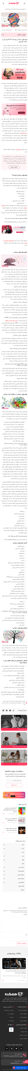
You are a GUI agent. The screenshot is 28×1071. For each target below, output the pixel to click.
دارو (23, 852)
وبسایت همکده (23, 133)
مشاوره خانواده (21, 878)
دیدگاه (25, 914)
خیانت (22, 848)
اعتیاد (23, 845)
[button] (3, 34)
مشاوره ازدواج (21, 871)
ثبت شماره (14, 785)
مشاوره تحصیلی (20, 875)
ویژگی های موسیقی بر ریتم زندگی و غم (13, 704)
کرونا (23, 863)
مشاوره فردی (18, 149)
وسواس (22, 890)
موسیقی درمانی (15, 701)
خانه (26, 9)
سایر (23, 856)
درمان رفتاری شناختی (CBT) (11, 321)
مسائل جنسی (21, 867)
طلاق (23, 860)
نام (26, 934)
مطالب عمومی (21, 886)
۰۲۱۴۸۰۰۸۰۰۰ (17, 1056)
